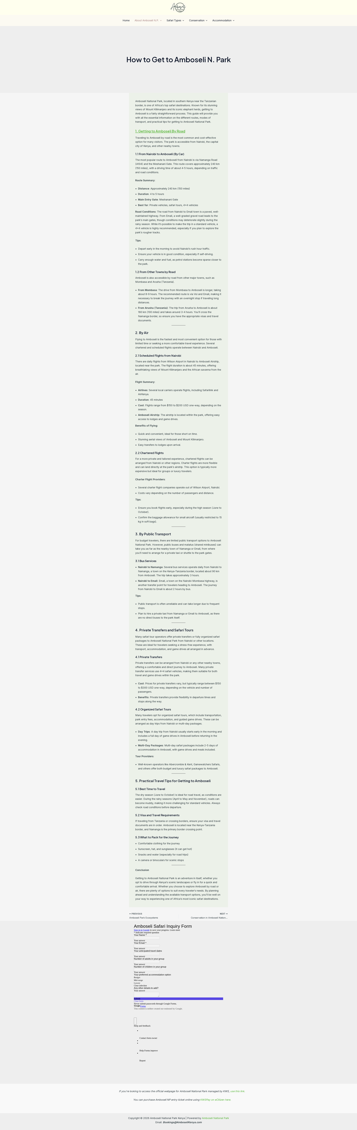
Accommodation (221, 20)
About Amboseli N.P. (147, 20)
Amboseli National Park (215, 1118)
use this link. (237, 1091)
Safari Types (174, 20)
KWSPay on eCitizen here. (215, 1099)
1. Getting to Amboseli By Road (160, 131)
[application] (160, 21)
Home (126, 20)
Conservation (196, 20)
